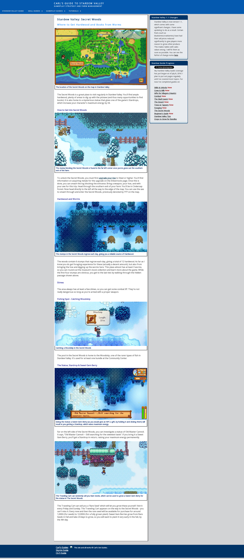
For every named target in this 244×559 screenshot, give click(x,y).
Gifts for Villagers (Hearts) (165, 93)
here (176, 55)
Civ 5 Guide (61, 553)
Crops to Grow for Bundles (165, 119)
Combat (157, 96)
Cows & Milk (159, 90)
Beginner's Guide (161, 113)
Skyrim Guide (62, 550)
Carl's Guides (62, 547)
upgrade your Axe (107, 178)
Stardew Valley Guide (13, 11)
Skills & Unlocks (160, 87)
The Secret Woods (162, 110)
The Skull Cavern (161, 99)
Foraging (158, 108)
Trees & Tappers (161, 105)
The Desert (159, 102)
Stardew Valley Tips (162, 116)
